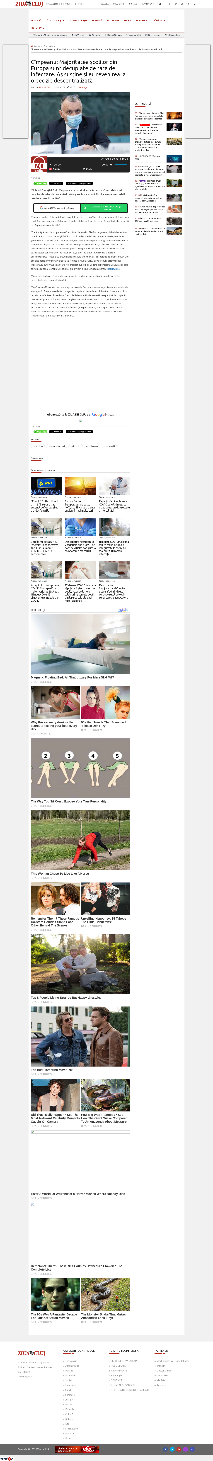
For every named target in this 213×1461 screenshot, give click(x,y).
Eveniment (142, 20)
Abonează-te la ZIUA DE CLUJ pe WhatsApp (106, 208)
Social (68, 1380)
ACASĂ (37, 20)
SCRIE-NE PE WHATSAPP (124, 1360)
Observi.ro (162, 1375)
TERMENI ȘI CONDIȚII (123, 1385)
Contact (133, 4)
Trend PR (161, 1365)
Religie (69, 1418)
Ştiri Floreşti (154, 35)
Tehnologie (71, 1360)
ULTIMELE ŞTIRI (56, 20)
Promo (68, 1438)
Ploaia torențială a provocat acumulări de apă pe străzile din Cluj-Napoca (148, 198)
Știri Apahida (173, 35)
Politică (97, 20)
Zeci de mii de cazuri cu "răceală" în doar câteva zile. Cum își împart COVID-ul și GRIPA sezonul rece (44, 548)
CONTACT (116, 1380)
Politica (69, 1370)
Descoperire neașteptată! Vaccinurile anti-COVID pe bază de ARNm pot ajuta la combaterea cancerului (80, 546)
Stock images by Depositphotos (173, 1360)
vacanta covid (109, 446)
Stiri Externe (71, 1428)
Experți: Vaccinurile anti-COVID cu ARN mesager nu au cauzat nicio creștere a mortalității (114, 506)
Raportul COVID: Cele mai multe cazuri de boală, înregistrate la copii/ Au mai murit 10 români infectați (114, 548)
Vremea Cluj (134, 35)
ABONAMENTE (119, 1370)
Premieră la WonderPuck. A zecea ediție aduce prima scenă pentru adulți (150, 231)
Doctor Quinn (164, 1370)
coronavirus (38, 446)
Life (67, 1423)
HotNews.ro (113, 268)
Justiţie (69, 1399)
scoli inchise (75, 446)
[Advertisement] (80, 342)
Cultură (69, 1414)
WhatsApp (149, 4)
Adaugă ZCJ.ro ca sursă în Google (59, 208)
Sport (127, 20)
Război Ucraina (114, 35)
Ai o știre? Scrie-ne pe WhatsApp (51, 35)
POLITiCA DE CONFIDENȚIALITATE (130, 1389)
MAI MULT (36, 28)
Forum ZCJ (70, 1404)
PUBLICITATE (118, 1365)
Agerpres (161, 1385)
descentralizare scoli (56, 446)
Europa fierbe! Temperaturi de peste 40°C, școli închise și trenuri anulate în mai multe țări (80, 506)
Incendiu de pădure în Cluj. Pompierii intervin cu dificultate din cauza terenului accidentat (149, 116)
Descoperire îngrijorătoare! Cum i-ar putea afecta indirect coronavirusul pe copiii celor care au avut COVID (113, 591)
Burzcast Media (117, 1456)
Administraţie (78, 20)
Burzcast (104, 1456)
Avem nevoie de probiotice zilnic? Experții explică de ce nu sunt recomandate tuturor (150, 209)
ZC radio (95, 35)
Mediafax (162, 1380)
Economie (113, 20)
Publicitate (118, 4)
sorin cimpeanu (92, 446)
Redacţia (104, 4)
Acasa (36, 46)
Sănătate (159, 20)
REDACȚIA (117, 1375)
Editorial (69, 1433)
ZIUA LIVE (78, 35)
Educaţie (48, 46)
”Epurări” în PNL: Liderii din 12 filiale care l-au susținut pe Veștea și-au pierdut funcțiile (44, 506)
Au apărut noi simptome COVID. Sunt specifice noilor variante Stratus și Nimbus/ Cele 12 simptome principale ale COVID (45, 593)
